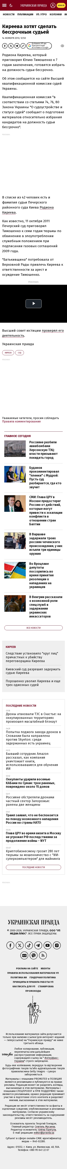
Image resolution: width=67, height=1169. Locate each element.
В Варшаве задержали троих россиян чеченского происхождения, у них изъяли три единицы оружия (45, 544)
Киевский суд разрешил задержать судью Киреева (33, 671)
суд (19, 353)
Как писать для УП (24, 986)
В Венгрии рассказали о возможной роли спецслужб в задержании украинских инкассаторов (45, 606)
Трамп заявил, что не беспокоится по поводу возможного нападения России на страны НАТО (32, 819)
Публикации (25, 14)
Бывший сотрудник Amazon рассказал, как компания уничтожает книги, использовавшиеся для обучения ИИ (32, 761)
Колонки (56, 14)
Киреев (8, 353)
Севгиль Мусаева (45, 1126)
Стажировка (46, 986)
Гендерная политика (42, 977)
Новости (8, 14)
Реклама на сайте (27, 968)
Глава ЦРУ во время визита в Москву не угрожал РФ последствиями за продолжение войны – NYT (33, 837)
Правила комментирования (21, 421)
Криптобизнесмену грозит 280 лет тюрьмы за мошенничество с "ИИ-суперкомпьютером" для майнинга (33, 855)
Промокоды (33, 991)
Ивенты (45, 968)
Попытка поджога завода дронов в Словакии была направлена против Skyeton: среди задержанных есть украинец (33, 737)
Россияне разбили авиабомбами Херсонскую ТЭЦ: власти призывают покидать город (43, 450)
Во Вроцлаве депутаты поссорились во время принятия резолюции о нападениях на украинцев (41, 575)
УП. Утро (41, 14)
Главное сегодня (17, 436)
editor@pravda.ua (44, 1132)
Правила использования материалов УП (33, 973)
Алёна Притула (47, 1129)
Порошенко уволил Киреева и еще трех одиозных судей (33, 683)
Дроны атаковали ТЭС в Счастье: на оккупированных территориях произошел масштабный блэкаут (33, 717)
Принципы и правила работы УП (33, 982)
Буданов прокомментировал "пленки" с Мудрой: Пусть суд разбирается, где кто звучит (45, 477)
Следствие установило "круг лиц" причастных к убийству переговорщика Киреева (32, 657)
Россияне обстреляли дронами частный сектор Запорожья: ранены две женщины (30, 801)
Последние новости (21, 705)
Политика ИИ (19, 977)
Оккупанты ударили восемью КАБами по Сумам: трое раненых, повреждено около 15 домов (30, 783)
